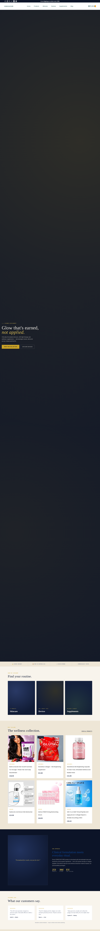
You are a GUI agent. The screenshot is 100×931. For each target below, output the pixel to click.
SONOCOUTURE (8, 6)
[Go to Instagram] (7, 1)
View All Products (86, 731)
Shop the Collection (10, 346)
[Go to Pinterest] (16, 1)
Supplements (63, 6)
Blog (72, 6)
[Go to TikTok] (11, 1)
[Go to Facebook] (5, 1)
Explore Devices (27, 346)
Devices (53, 6)
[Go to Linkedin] (14, 1)
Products (36, 6)
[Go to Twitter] (9, 1)
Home (28, 6)
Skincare (45, 6)
